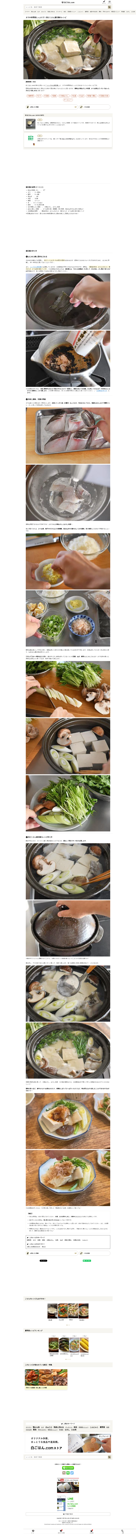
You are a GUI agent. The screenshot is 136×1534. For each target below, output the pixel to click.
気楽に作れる (51, 11)
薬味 (54, 96)
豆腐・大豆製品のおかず (33, 1246)
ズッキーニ (59, 11)
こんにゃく (80, 11)
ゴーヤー (27, 11)
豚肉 (100, 11)
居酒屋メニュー (72, 11)
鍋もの (44, 1246)
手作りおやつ (106, 11)
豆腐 (47, 96)
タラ (39, 96)
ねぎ (82, 96)
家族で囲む (92, 96)
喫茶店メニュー (115, 11)
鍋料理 (31, 96)
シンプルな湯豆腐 (35, 267)
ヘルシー (68, 100)
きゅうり (43, 11)
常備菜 (123, 11)
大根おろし (65, 96)
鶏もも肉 (33, 11)
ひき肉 (133, 11)
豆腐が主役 (104, 96)
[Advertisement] (68, 167)
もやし (128, 11)
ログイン (104, 3)
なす (38, 11)
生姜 (74, 96)
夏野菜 (87, 11)
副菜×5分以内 (93, 11)
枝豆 (65, 11)
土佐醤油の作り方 (101, 390)
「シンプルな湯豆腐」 (53, 85)
